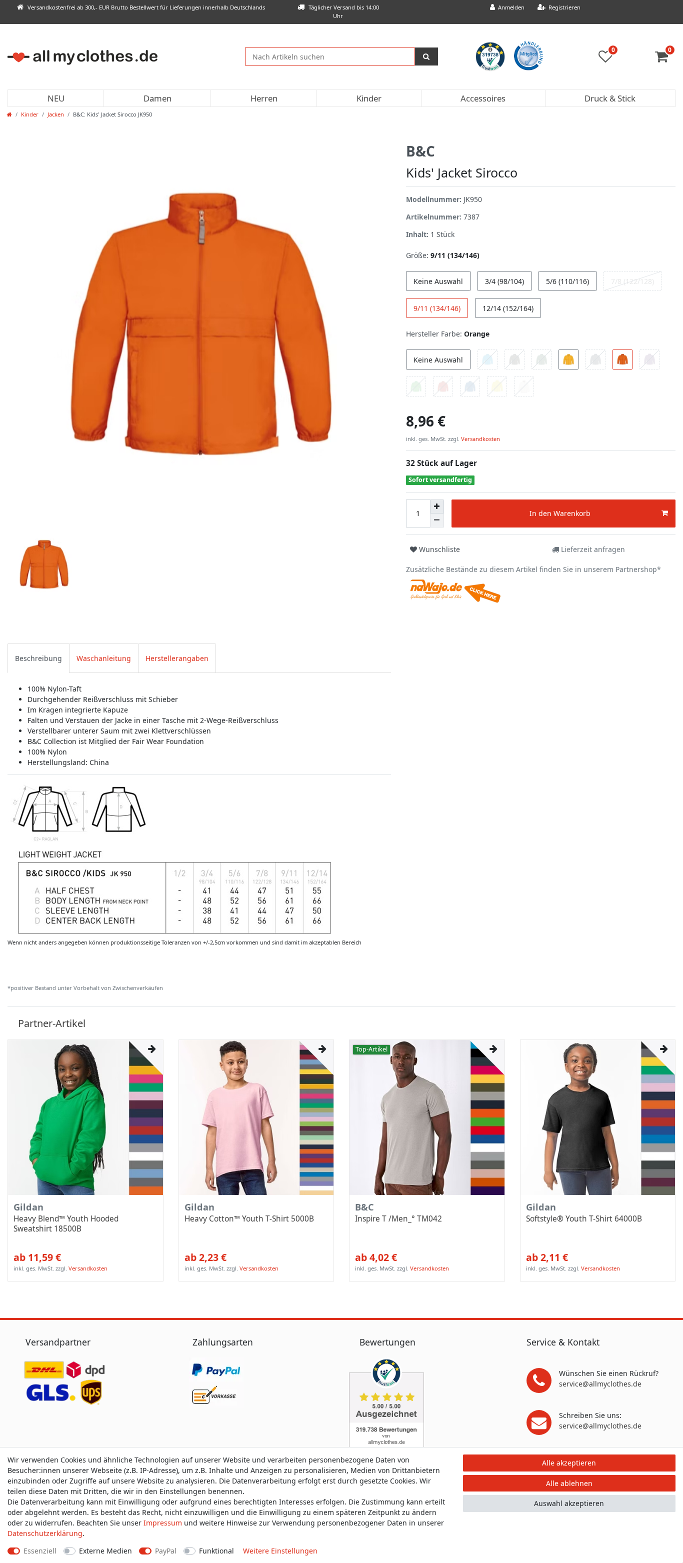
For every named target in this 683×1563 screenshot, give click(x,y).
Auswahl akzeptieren (569, 1503)
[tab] (39, 658)
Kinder (369, 98)
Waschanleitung (103, 658)
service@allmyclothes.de (600, 1383)
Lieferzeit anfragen (592, 549)
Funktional (216, 1551)
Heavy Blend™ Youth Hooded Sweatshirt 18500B (66, 1224)
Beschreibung (38, 658)
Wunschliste (438, 549)
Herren (264, 98)
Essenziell (40, 1551)
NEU (56, 98)
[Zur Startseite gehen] (9, 114)
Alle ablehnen (569, 1483)
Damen (158, 98)
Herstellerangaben (177, 658)
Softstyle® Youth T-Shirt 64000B (584, 1219)
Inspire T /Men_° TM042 (398, 1219)
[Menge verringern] (437, 521)
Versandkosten (480, 438)
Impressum (163, 1523)
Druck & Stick (610, 98)
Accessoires (483, 98)
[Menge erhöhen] (437, 507)
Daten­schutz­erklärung (45, 1533)
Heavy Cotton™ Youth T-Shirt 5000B (249, 1219)
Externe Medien (105, 1551)
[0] (665, 59)
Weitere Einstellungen (280, 1551)
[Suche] (426, 57)
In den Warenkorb (560, 513)
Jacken (56, 114)
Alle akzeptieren (569, 1463)
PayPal (165, 1551)
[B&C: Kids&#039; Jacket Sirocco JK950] (171, 859)
